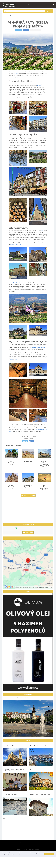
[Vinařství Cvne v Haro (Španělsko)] (18, 415)
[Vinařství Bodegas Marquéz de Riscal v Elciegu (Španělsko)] (28, 308)
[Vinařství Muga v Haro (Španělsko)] (28, 393)
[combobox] (24, 11)
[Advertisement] (28, 511)
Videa (33, 5)
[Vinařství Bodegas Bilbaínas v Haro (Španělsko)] (18, 370)
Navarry (14, 84)
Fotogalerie (26, 5)
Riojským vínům (16, 96)
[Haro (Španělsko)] (18, 158)
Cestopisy (39, 5)
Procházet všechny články (27, 495)
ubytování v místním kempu (16, 244)
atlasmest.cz (19, 846)
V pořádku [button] (49, 854)
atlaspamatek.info (27, 846)
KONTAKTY (28, 842)
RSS (39, 842)
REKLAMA (34, 842)
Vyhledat (48, 11)
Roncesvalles (20, 144)
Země (20, 5)
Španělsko (16, 73)
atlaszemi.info (35, 846)
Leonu (22, 84)
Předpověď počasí (27, 532)
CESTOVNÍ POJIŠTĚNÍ (19, 842)
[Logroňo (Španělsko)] (18, 107)
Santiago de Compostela (39, 144)
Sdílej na (24, 441)
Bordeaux (11, 96)
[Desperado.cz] (9, 4)
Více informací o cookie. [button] (30, 854)
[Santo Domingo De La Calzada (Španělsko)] (18, 254)
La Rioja (39, 85)
